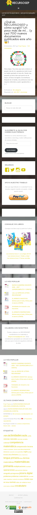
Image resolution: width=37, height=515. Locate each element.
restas (26, 479)
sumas (13, 482)
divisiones (6, 452)
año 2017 (17, 92)
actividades (15, 435)
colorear (6, 443)
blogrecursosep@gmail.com (16, 336)
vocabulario (20, 485)
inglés (26, 452)
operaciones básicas (21, 470)
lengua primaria (11, 458)
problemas (7, 476)
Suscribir (11, 150)
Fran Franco (7, 404)
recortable (31, 476)
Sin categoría (17, 90)
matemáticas (9, 462)
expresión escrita (14, 451)
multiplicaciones (19, 466)
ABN (6, 436)
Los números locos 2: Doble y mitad (18, 256)
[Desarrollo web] (24, 508)
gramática (20, 452)
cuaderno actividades (8, 449)
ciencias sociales (23, 439)
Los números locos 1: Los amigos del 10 (18, 254)
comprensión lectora (24, 447)
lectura (15, 455)
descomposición (25, 449)
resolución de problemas (18, 479)
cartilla (29, 436)
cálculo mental (17, 449)
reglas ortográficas (8, 479)
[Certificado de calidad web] (11, 508)
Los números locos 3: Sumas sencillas (18, 258)
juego (29, 452)
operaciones (9, 470)
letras (21, 458)
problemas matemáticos (19, 476)
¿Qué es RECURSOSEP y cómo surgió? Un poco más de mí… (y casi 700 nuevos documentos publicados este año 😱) (18, 32)
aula (24, 435)
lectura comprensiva (23, 454)
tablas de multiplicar (21, 482)
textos (8, 486)
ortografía (7, 473)
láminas (26, 458)
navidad (28, 466)
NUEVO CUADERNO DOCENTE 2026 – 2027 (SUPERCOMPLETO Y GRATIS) (22, 366)
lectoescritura (8, 454)
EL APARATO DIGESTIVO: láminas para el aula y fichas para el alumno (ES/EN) (22, 301)
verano (12, 486)
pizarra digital (25, 473)
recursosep (23, 92)
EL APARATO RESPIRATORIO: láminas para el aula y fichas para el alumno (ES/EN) (22, 314)
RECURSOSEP (18, 3)
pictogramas (15, 473)
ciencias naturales (10, 439)
